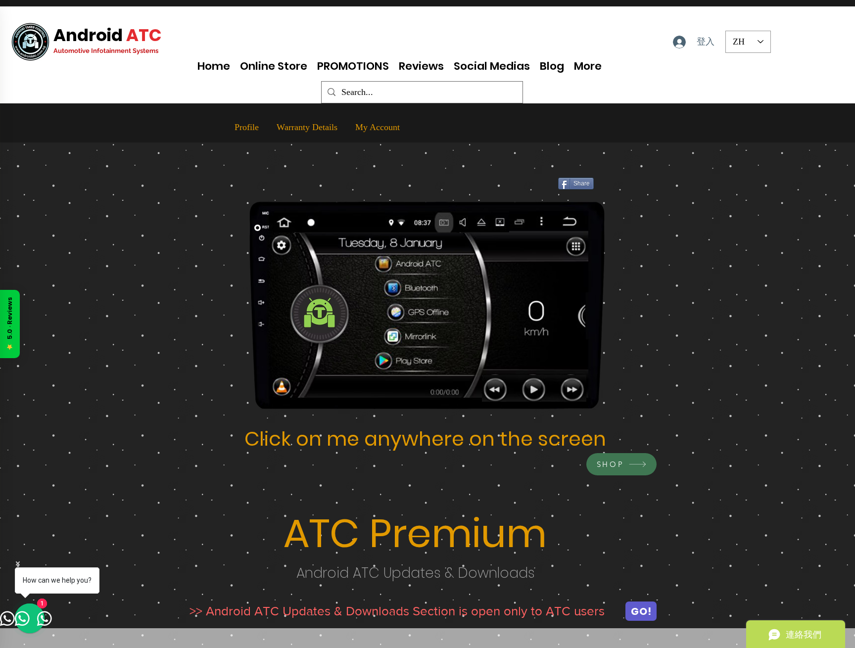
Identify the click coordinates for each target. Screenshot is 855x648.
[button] (575, 246)
